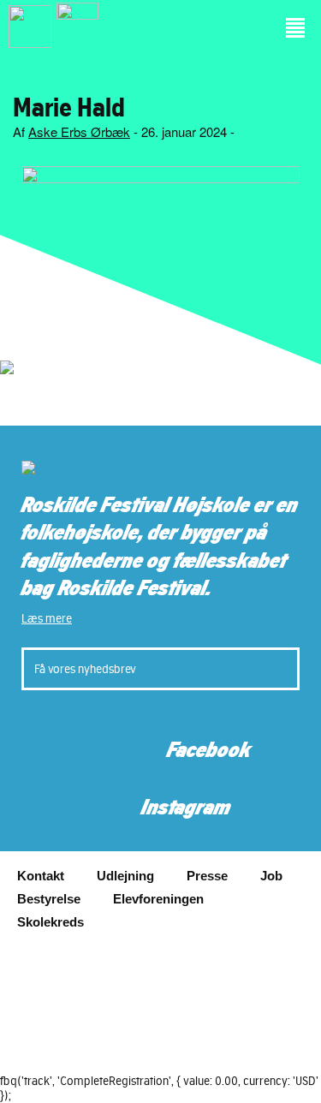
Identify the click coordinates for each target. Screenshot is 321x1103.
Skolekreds (50, 922)
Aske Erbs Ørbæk (79, 131)
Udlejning (125, 875)
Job (271, 875)
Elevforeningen (158, 898)
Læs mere (46, 618)
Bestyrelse (48, 898)
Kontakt (40, 875)
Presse (207, 875)
